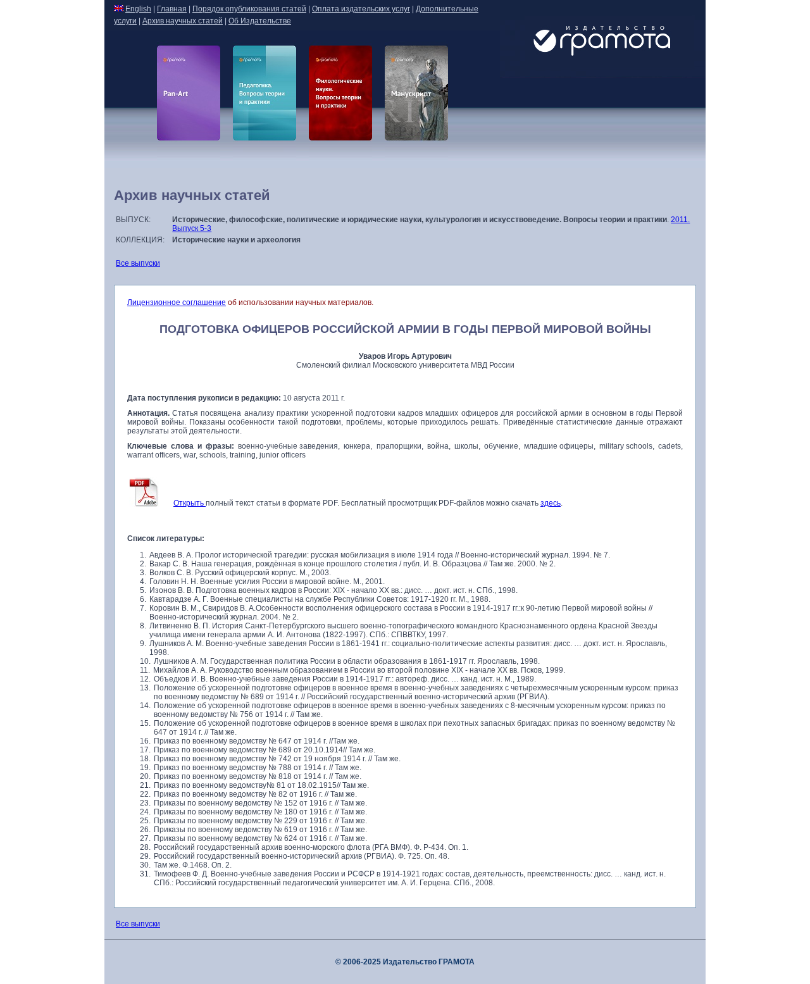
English (138, 8)
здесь (550, 503)
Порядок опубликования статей (249, 8)
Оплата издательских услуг (361, 8)
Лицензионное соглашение (176, 302)
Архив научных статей (182, 20)
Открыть (189, 503)
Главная (172, 8)
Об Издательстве (259, 20)
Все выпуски (138, 263)
